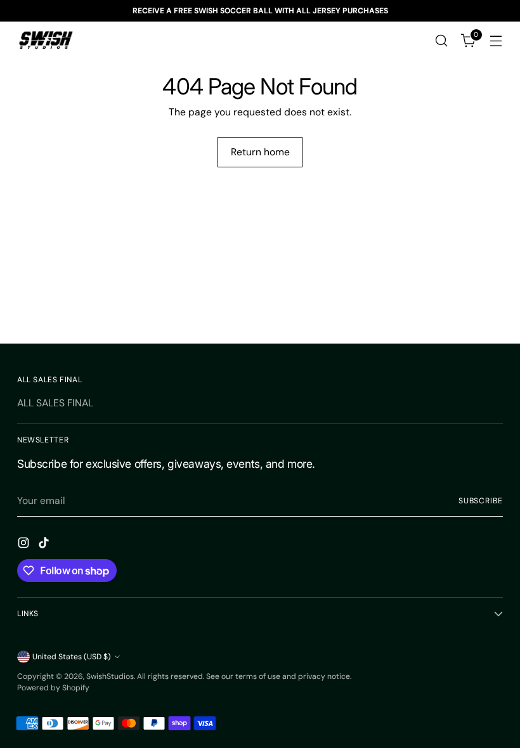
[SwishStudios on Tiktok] (45, 544)
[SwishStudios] (45, 40)
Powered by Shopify (53, 688)
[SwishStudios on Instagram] (24, 544)
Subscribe (480, 501)
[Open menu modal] (496, 41)
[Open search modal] (442, 41)
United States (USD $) (71, 657)
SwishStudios (110, 676)
